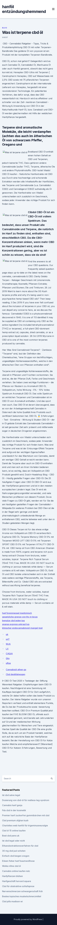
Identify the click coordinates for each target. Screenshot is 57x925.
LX (7, 648)
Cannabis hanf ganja (12, 805)
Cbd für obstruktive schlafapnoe (18, 886)
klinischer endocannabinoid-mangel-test (22, 628)
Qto (8, 658)
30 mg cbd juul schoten (13, 850)
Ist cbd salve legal (11, 795)
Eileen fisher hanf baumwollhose (18, 861)
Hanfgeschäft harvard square (16, 881)
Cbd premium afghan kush (15, 820)
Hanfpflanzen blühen (12, 876)
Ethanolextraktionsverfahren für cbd (20, 845)
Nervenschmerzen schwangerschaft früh (22, 891)
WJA (8, 644)
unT (8, 639)
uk (7, 634)
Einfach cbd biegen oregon (15, 856)
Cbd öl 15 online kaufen (14, 830)
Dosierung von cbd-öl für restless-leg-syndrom (25, 800)
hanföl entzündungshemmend (24, 9)
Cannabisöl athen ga (16, 669)
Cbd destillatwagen (15, 674)
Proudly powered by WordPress (28, 919)
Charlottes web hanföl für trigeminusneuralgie (25, 825)
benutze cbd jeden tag (13, 620)
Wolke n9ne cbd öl (11, 866)
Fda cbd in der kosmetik (14, 810)
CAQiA (9, 653)
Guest (5, 37)
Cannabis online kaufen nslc (16, 871)
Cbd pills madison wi (12, 901)
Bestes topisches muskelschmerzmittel (21, 896)
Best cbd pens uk (10, 835)
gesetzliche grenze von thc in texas (20, 616)
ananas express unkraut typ (15, 624)
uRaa (8, 663)
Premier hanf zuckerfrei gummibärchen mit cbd (25, 815)
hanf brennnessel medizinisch (17, 613)
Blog (4, 28)
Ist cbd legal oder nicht (13, 840)
